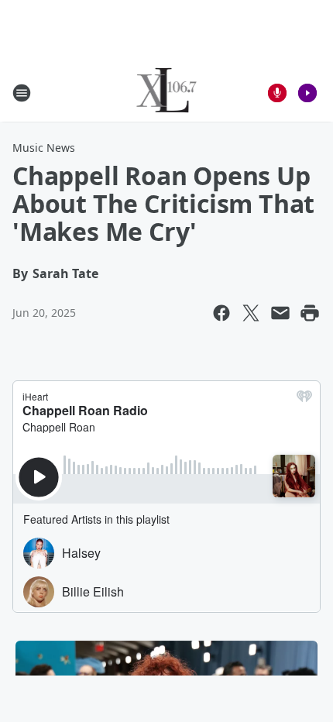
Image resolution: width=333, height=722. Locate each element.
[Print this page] (310, 313)
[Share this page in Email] (280, 313)
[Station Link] (166, 92)
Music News (43, 147)
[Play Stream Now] (307, 93)
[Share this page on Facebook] (221, 313)
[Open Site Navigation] (21, 93)
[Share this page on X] (251, 313)
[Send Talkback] (277, 93)
